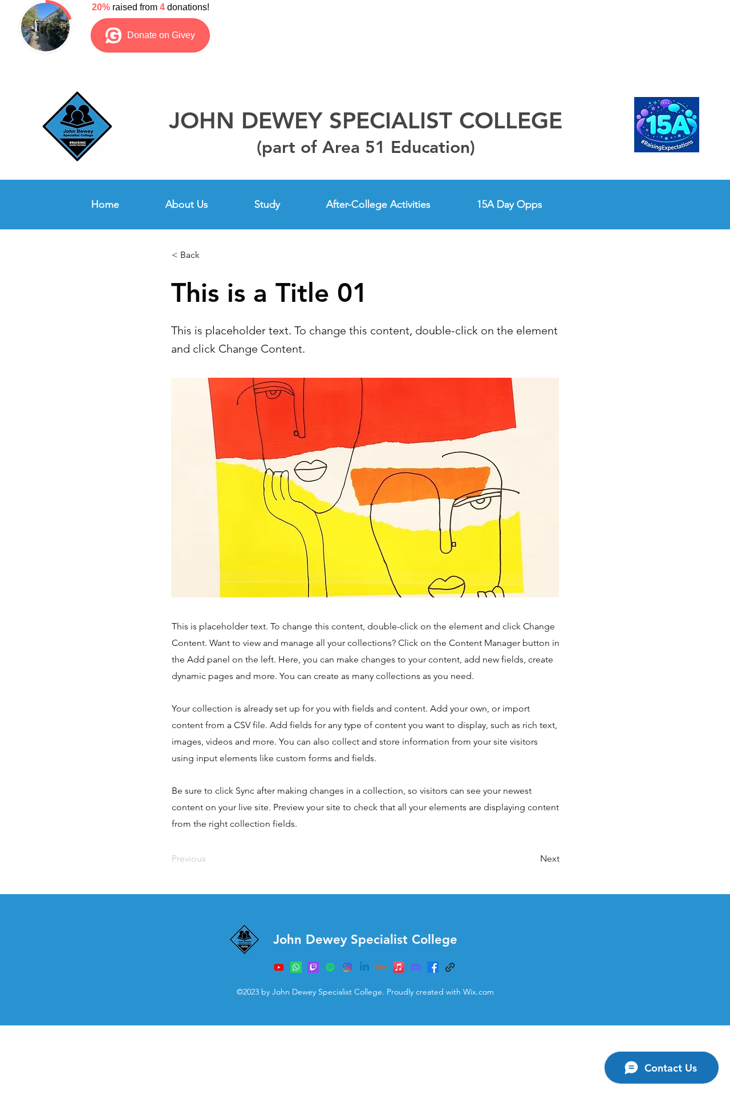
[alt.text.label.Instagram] (433, 967)
